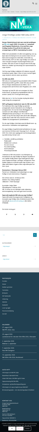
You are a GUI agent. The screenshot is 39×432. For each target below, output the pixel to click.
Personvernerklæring (8, 311)
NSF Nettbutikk (6, 296)
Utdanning (5, 299)
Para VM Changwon (8, 350)
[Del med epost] (32, 214)
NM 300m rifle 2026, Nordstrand (12, 357)
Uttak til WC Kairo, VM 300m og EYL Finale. (13, 378)
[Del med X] (15, 214)
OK (12, 428)
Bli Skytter (5, 293)
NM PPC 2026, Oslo (8, 330)
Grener (4, 284)
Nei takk (20, 428)
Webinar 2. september (9, 343)
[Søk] (32, 3)
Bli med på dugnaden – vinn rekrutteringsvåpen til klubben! (18, 390)
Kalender (4, 302)
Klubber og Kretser (7, 287)
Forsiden (4, 281)
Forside (15, 37)
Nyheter (4, 10)
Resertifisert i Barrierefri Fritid (10, 375)
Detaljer (27, 428)
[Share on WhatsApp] (24, 214)
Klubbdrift (5, 305)
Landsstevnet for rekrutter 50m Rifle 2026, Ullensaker (19, 337)
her (12, 98)
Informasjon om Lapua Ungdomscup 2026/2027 (15, 387)
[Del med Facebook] (6, 214)
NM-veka (7, 44)
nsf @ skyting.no (10, 414)
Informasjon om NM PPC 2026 (10, 372)
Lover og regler (6, 308)
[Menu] (36, 3)
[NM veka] (19, 23)
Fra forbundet (21, 37)
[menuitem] (32, 3)
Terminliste (5, 290)
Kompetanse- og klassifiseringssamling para (14, 384)
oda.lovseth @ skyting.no (16, 201)
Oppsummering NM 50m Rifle (10, 381)
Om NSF (4, 314)
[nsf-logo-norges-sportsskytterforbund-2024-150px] (16, 3)
